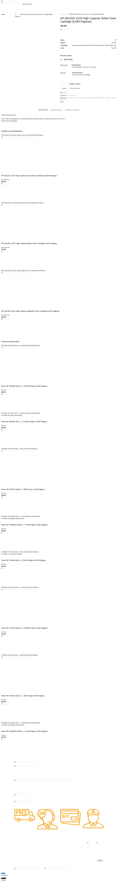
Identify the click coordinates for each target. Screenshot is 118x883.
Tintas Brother (35, 847)
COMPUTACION (55, 839)
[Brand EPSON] (41, 786)
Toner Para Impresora (19, 842)
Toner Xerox (17, 850)
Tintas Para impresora (56, 850)
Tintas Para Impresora (39, 839)
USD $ (4, 874)
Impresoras (53, 842)
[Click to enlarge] (18, 14)
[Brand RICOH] (21, 763)
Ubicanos (71, 853)
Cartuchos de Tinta (55, 847)
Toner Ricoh (17, 856)
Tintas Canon (35, 850)
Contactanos (72, 850)
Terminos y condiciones (75, 847)
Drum (52, 853)
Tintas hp (34, 842)
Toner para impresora (56, 845)
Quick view (3, 755)
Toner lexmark (17, 853)
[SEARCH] (78, 4)
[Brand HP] (25, 772)
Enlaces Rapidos (19, 839)
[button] (3, 751)
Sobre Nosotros (74, 839)
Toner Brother (17, 845)
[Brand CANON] (21, 797)
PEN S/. (3, 879)
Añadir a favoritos (3, 747)
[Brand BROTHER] (22, 803)
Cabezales (53, 856)
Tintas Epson (35, 845)
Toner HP (16, 847)
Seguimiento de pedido (75, 856)
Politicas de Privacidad (74, 842)
